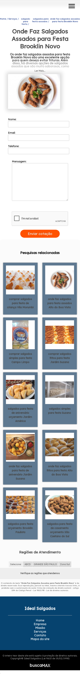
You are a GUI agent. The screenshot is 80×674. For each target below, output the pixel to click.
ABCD (28, 564)
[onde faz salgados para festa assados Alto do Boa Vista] (59, 279)
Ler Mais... (40, 70)
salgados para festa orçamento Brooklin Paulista (20, 528)
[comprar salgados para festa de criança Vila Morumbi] (20, 279)
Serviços (40, 631)
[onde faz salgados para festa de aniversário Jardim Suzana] (20, 447)
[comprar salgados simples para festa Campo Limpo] (20, 334)
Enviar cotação (40, 234)
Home (40, 620)
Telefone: (14, 146)
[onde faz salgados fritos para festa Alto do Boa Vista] (59, 447)
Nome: (12, 119)
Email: (12, 132)
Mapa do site (40, 639)
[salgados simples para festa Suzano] (59, 389)
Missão (40, 628)
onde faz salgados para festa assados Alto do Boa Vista (59, 303)
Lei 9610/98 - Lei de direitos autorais (50, 590)
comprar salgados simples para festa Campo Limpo (20, 358)
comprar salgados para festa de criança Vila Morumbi (20, 303)
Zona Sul (65, 564)
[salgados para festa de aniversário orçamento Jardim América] (20, 389)
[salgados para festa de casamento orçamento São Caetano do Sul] (59, 504)
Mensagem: (19, 161)
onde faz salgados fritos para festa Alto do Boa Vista (60, 470)
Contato (40, 635)
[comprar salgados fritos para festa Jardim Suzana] (59, 334)
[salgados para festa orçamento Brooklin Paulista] (20, 504)
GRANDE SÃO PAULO (45, 564)
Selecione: (15, 564)
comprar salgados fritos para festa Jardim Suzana (59, 358)
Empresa (40, 624)
